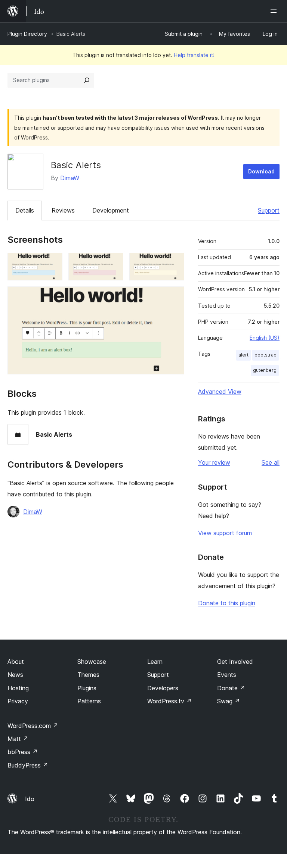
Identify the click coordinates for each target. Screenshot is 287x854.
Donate (231, 688)
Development (110, 210)
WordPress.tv (169, 701)
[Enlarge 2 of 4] (113, 263)
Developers (162, 688)
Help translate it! (194, 55)
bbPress (22, 752)
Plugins (86, 688)
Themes (88, 674)
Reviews (63, 210)
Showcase (91, 661)
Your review (214, 462)
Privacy (17, 701)
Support (269, 210)
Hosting (18, 688)
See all (271, 462)
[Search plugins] (86, 80)
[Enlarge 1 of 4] (52, 263)
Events (226, 674)
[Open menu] (275, 11)
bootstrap (265, 355)
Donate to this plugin (226, 603)
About (15, 661)
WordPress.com (32, 725)
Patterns (89, 701)
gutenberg (265, 370)
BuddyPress (27, 765)
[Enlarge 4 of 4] (174, 296)
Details (24, 210)
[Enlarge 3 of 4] (174, 263)
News (15, 674)
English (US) (265, 338)
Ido (29, 799)
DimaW (69, 178)
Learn (155, 661)
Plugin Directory (27, 34)
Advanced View (219, 391)
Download (261, 171)
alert (243, 355)
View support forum (225, 533)
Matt (17, 738)
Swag (228, 701)
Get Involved (235, 661)
